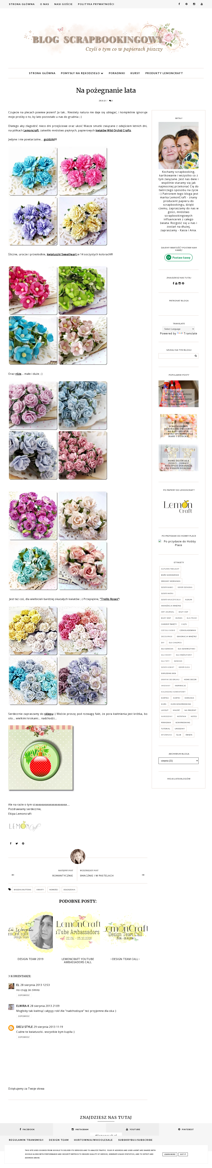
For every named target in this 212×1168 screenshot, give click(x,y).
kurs (163, 704)
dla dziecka (167, 649)
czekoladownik (188, 630)
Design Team (59, 1139)
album (188, 600)
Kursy (135, 73)
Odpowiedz (24, 995)
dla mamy (166, 655)
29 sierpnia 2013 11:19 (48, 1027)
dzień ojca (184, 667)
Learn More (169, 1154)
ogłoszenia (69, 890)
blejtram (192, 618)
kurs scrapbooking (181, 704)
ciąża (184, 624)
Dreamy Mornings (170, 581)
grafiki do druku (170, 679)
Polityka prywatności (96, 4)
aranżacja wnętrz (171, 606)
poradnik (166, 722)
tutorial (165, 729)
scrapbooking (183, 722)
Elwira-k (22, 1006)
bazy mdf (166, 618)
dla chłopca (175, 643)
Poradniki (117, 73)
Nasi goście (63, 4)
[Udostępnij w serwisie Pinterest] (23, 844)
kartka (165, 698)
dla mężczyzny (184, 655)
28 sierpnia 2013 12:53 (35, 985)
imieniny (165, 686)
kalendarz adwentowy (173, 692)
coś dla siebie (168, 630)
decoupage (166, 636)
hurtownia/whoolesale (93, 1139)
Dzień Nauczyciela (171, 600)
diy (162, 643)
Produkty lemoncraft (164, 73)
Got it (183, 1154)
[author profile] (77, 856)
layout (164, 710)
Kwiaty (40, 890)
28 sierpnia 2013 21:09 (44, 1006)
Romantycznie (62, 875)
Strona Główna (22, 4)
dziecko (178, 661)
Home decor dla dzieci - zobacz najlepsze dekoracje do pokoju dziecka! (178, 464)
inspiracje (180, 686)
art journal (167, 612)
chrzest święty (169, 624)
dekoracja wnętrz (187, 636)
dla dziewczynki (186, 649)
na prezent (190, 710)
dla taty (165, 661)
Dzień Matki (167, 593)
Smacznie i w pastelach (97, 875)
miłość (176, 710)
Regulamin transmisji (26, 1139)
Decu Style (24, 1027)
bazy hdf (183, 612)
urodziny (180, 729)
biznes (179, 618)
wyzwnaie (166, 735)
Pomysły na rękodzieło (81, 73)
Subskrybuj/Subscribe (135, 1139)
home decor (190, 679)
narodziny (167, 716)
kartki (176, 698)
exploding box (168, 673)
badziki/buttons (22, 890)
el (17, 985)
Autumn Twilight (170, 569)
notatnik (181, 716)
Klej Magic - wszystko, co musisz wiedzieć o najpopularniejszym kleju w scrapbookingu (178, 398)
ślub (178, 735)
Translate (190, 333)
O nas (44, 4)
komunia (189, 698)
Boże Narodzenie (170, 575)
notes (194, 716)
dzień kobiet (167, 667)
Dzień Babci (167, 587)
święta (189, 735)
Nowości (53, 890)
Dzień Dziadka (185, 587)
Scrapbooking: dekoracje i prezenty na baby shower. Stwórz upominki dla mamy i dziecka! (178, 431)
